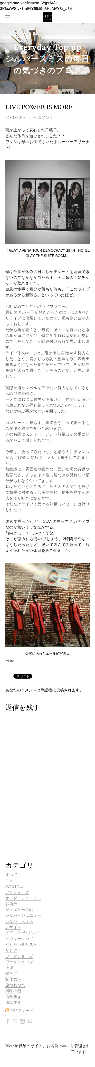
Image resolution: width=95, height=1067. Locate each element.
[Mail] (29, 1020)
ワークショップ (19, 956)
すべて (11, 875)
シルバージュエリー (23, 915)
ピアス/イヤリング (22, 933)
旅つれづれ (15, 985)
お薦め (11, 904)
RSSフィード (21, 1011)
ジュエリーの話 (19, 910)
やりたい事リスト (21, 944)
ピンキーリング (19, 939)
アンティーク (17, 892)
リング (11, 950)
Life (8, 880)
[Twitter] (15, 1020)
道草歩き (13, 997)
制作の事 (13, 979)
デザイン (13, 927)
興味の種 (13, 991)
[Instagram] (22, 1020)
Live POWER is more (39, 107)
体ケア (11, 973)
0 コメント (44, 117)
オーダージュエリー (23, 898)
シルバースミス (19, 921)
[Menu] (8, 17)
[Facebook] (7, 1020)
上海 (9, 968)
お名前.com (56, 1046)
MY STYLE (14, 886)
